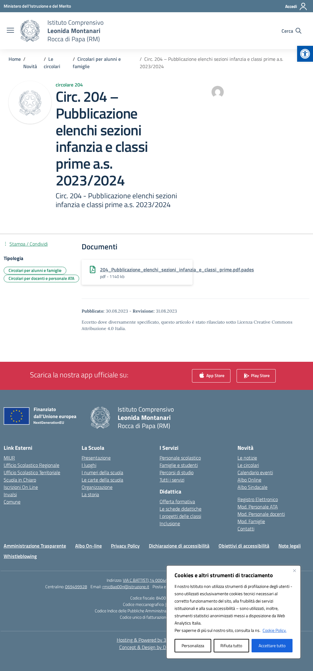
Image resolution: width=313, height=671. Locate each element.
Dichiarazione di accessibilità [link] (179, 545)
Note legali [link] (289, 545)
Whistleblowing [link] (20, 556)
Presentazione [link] (96, 457)
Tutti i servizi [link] (172, 479)
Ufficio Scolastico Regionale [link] (31, 465)
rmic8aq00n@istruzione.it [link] (125, 586)
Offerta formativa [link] (177, 501)
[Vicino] (294, 570)
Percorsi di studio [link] (176, 472)
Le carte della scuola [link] (102, 479)
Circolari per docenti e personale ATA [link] (41, 278)
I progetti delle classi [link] (180, 516)
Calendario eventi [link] (255, 472)
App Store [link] (214, 375)
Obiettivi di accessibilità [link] (244, 545)
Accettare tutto (272, 645)
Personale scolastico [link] (180, 457)
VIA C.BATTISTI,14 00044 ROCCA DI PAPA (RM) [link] (164, 580)
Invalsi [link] (10, 494)
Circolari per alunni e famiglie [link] (35, 270)
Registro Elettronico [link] (258, 499)
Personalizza (193, 645)
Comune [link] (12, 501)
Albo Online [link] (249, 479)
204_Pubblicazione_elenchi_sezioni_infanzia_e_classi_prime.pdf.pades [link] (177, 269)
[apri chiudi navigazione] (10, 31)
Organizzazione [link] (97, 487)
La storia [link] (90, 494)
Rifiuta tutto (231, 645)
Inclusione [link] (170, 523)
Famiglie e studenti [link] (179, 465)
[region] (233, 612)
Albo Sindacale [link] (252, 487)
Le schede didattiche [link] (180, 508)
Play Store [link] (260, 375)
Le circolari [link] (248, 465)
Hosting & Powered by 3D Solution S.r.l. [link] (157, 640)
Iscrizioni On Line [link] (21, 487)
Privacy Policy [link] (125, 545)
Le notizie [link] (247, 457)
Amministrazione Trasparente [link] (35, 545)
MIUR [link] (9, 457)
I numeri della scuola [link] (102, 472)
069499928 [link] (76, 586)
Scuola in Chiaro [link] (20, 479)
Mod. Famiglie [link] (251, 521)
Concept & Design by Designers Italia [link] (156, 647)
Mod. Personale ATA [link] (258, 506)
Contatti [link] (246, 528)
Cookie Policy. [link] (274, 630)
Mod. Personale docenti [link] (261, 514)
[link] (305, 54)
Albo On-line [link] (88, 545)
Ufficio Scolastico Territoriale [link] (32, 472)
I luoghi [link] (89, 465)
